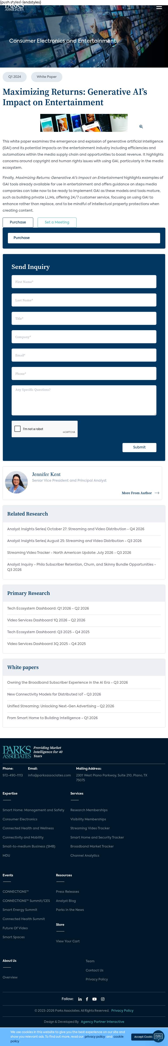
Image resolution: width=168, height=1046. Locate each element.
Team (90, 961)
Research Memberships (89, 810)
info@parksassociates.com (49, 775)
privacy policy (95, 1036)
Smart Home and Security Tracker (97, 837)
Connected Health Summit (24, 919)
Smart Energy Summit (20, 910)
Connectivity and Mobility (23, 837)
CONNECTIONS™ (16, 891)
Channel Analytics (84, 855)
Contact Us (94, 970)
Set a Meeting (57, 222)
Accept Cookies (144, 1037)
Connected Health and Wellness (28, 828)
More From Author (137, 492)
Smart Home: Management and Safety (33, 810)
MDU (6, 855)
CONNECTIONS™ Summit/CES (26, 901)
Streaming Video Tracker (90, 828)
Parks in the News (70, 910)
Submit (139, 447)
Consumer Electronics (20, 819)
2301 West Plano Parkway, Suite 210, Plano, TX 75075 (111, 778)
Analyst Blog (66, 901)
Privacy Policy (97, 979)
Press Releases (67, 891)
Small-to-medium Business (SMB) (29, 846)
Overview (10, 977)
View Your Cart (68, 941)
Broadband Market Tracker (92, 846)
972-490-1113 (13, 775)
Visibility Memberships (88, 819)
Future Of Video (15, 928)
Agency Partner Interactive (102, 1021)
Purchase (18, 222)
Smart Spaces (14, 937)
